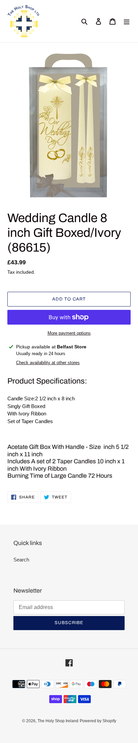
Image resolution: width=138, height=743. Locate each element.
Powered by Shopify (98, 721)
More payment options (69, 333)
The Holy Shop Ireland (58, 721)
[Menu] (127, 21)
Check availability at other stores (48, 362)
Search (21, 559)
